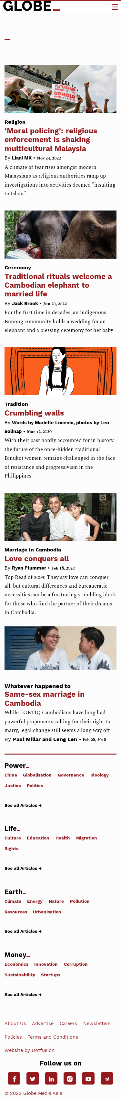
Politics (35, 785)
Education (38, 837)
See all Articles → (23, 805)
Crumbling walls (34, 409)
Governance (71, 774)
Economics (16, 964)
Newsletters (97, 1023)
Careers (68, 1023)
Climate (13, 901)
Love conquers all (37, 555)
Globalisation (37, 774)
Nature (56, 901)
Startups (50, 974)
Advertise (43, 1023)
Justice (13, 785)
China (11, 774)
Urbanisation (47, 911)
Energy (35, 901)
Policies (13, 1037)
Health (62, 837)
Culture (13, 837)
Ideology (99, 774)
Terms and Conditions (53, 1037)
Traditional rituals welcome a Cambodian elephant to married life (58, 281)
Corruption (76, 964)
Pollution (80, 901)
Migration (86, 837)
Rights (11, 848)
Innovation (46, 964)
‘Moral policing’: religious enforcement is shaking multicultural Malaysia (51, 136)
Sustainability (20, 974)
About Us (15, 1023)
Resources (16, 911)
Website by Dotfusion (30, 1050)
